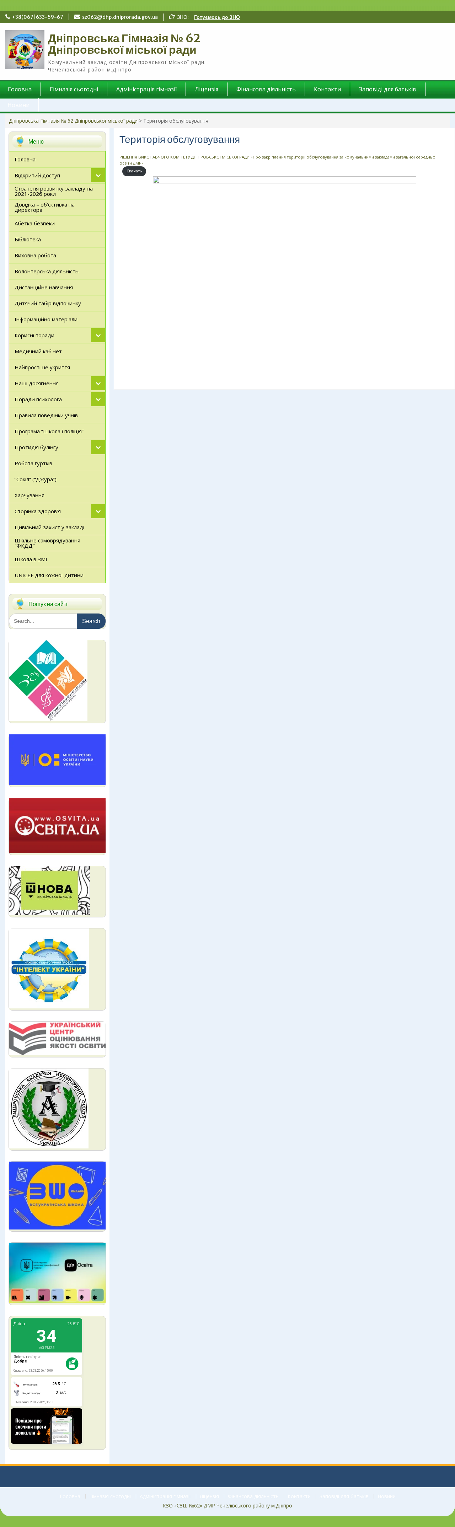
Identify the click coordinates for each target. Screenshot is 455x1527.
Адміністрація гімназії (146, 89)
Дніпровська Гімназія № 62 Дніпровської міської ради (124, 44)
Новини (387, 1496)
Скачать (134, 170)
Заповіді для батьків (387, 89)
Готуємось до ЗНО (217, 17)
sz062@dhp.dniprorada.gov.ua (120, 17)
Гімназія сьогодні (74, 89)
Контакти (327, 89)
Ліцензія (206, 89)
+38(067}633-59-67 (37, 17)
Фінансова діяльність (266, 89)
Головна (70, 1496)
